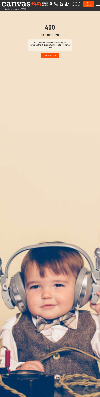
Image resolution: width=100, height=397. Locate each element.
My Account (88, 4)
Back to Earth (50, 55)
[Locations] (51, 5)
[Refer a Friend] (67, 5)
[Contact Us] (56, 5)
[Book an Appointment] (61, 5)
